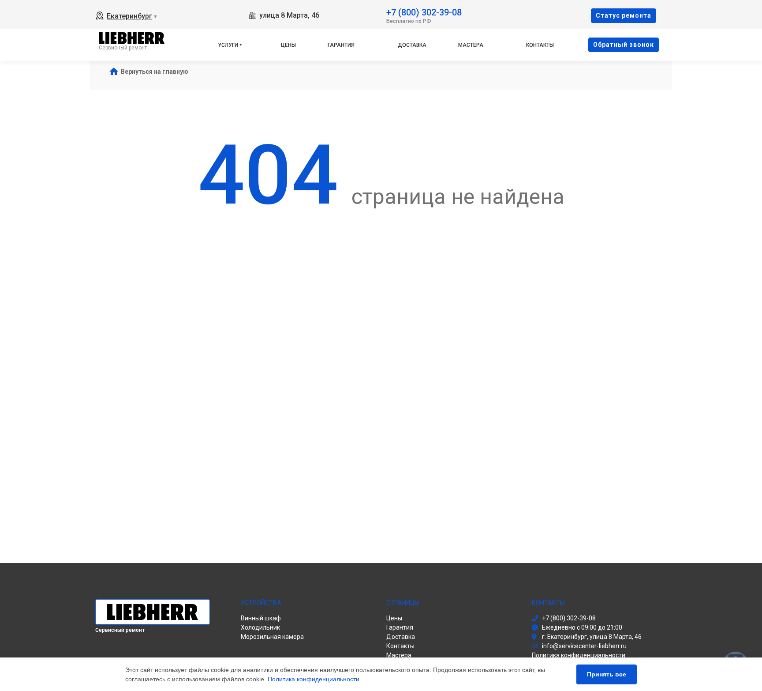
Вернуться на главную (154, 71)
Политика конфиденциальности (313, 679)
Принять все (606, 674)
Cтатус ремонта (623, 15)
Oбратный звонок (623, 44)
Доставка (412, 45)
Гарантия (341, 45)
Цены (288, 45)
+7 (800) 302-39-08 (424, 11)
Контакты (540, 45)
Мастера (470, 45)
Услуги (228, 45)
